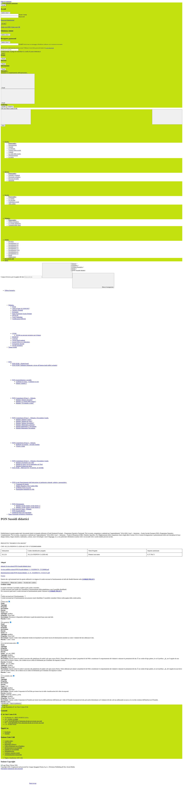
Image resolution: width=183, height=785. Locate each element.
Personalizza (5, 582)
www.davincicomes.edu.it (9, 643)
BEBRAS (15, 337)
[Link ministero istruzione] (9, 3)
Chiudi (3, 58)
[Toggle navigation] (16, 116)
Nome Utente (23, 15)
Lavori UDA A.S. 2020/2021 (21, 342)
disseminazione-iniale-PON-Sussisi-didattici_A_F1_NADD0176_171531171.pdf (25, 573)
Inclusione (15, 312)
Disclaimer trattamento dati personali (12, 768)
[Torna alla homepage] (91, 108)
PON (73, 269)
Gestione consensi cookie (12, 753)
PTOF (14, 307)
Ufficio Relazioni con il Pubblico (14, 746)
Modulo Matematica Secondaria (25, 428)
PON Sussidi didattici (18, 511)
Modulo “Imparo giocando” (24, 400)
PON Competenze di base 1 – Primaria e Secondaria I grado (30, 418)
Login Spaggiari (49, 48)
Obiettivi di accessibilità (12, 749)
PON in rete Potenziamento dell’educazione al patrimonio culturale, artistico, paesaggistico (39, 482)
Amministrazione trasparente (13, 754)
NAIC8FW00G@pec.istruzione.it (26, 723)
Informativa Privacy (10, 744)
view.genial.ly (5, 622)
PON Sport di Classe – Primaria (21, 509)
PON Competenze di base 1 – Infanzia (24, 398)
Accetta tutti (30, 582)
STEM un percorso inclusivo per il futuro (28, 335)
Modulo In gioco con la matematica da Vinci (29, 464)
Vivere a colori (20, 446)
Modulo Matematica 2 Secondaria (26, 426)
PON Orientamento (18, 504)
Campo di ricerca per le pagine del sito (12, 277)
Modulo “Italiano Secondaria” (25, 423)
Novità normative (17, 345)
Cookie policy (9, 741)
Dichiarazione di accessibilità (13, 748)
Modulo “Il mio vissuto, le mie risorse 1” (28, 506)
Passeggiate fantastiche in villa (25, 489)
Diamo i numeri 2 (21, 383)
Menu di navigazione (107, 287)
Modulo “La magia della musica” (26, 401)
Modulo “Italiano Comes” (24, 419)
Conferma (10, 106)
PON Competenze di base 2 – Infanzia (24, 443)
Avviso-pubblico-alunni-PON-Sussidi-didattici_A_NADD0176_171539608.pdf (25, 569)
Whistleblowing (9, 751)
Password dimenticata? (7, 20)
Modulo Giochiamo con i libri (25, 462)
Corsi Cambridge (17, 317)
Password (22, 17)
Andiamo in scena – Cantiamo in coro (27, 381)
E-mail (21, 44)
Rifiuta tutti (16, 582)
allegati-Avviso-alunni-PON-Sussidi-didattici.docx (16, 566)
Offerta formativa (77, 267)
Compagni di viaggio (22, 484)
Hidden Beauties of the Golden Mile (27, 486)
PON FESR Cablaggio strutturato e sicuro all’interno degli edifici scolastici (34, 365)
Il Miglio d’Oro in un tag (23, 487)
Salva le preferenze (15, 703)
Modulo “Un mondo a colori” (25, 403)
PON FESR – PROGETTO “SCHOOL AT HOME (28, 468)
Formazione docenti (18, 344)
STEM (14, 333)
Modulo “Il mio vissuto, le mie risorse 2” (28, 507)
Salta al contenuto (6, 1)
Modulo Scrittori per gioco (24, 466)
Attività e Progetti (17, 310)
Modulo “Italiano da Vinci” (24, 421)
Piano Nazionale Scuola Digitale (22, 313)
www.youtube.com (7, 676)
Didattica (75, 265)
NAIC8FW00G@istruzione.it (25, 721)
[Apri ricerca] (167, 116)
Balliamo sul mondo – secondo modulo (28, 444)
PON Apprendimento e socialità (22, 380)
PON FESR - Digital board (20, 363)
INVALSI (15, 315)
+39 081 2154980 (12, 719)
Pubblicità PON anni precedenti (21, 512)
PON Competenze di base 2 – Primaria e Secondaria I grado (30, 461)
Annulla (4, 106)
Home (74, 263)
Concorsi (15, 338)
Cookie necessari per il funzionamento (12, 596)
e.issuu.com (4, 601)
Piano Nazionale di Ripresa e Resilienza (20, 514)
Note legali (8, 742)
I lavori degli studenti (18, 340)
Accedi (3, 5)
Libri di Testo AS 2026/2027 (20, 308)
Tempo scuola (12, 347)
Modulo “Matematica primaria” (25, 425)
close (3, 125)
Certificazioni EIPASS (19, 319)
